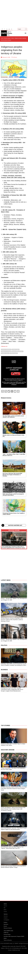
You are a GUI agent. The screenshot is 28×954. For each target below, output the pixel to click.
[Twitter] (2, 29)
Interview (6, 916)
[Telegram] (18, 391)
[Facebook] (4, 29)
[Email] (15, 391)
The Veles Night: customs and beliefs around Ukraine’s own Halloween (13, 416)
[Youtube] (9, 29)
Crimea (5, 911)
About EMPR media (8, 930)
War (4, 907)
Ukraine (5, 905)
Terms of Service (8, 940)
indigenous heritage (6, 351)
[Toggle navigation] (25, 33)
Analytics (6, 917)
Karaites (14, 351)
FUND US (6, 932)
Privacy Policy (7, 934)
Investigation (6, 919)
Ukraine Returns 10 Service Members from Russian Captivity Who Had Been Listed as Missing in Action (12, 620)
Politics (5, 922)
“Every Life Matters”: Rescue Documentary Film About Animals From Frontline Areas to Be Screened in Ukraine (13, 809)
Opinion (6, 914)
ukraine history (13, 353)
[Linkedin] (7, 29)
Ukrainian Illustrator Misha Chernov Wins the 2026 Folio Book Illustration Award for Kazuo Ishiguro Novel (14, 788)
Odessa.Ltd (4, 346)
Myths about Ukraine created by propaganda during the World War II (13, 494)
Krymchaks (20, 351)
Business (6, 924)
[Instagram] (11, 29)
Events (5, 926)
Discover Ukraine (8, 928)
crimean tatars (15, 349)
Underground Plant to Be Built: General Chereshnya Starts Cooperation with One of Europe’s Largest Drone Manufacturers (12, 689)
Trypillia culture (5, 353)
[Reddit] (2, 391)
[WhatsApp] (12, 391)
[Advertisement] (14, 14)
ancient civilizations (6, 349)
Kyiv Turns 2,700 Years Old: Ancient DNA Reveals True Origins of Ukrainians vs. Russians (12, 474)
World (5, 909)
